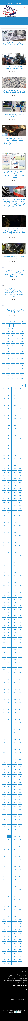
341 (20, 585)
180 (15, 452)
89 (13, 378)
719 (9, 903)
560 (15, 769)
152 (15, 428)
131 (9, 412)
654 (4, 849)
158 (4, 435)
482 (4, 706)
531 (9, 746)
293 (20, 545)
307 (9, 559)
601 (20, 803)
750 (4, 929)
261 (20, 519)
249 (20, 509)
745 (20, 923)
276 (15, 532)
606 (4, 809)
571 (9, 779)
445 (20, 672)
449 (20, 676)
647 (9, 843)
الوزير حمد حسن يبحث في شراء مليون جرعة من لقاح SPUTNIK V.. (14, 310)
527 (9, 742)
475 (9, 699)
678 (4, 869)
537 (20, 749)
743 (9, 923)
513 (20, 729)
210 (4, 478)
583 (9, 789)
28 (8, 338)
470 (4, 696)
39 (13, 345)
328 (15, 575)
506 (4, 726)
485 (20, 706)
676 (15, 866)
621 (20, 819)
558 (4, 769)
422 (4, 656)
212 (15, 478)
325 (20, 572)
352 (15, 595)
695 (9, 883)
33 (8, 342)
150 (4, 428)
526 (4, 742)
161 (20, 435)
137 (20, 415)
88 (8, 378)
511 (9, 729)
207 (9, 475)
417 (20, 649)
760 (15, 936)
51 (22, 352)
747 (9, 926)
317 (20, 565)
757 (20, 933)
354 (4, 599)
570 (4, 779)
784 (15, 956)
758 (4, 936)
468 (15, 692)
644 (15, 839)
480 (15, 702)
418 (4, 652)
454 (4, 682)
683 (9, 873)
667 (9, 859)
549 (20, 759)
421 (20, 652)
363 (9, 605)
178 (4, 452)
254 (4, 515)
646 (4, 843)
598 (4, 803)
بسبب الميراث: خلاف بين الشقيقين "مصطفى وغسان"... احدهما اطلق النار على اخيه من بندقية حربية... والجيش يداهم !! (14, 140)
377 (20, 616)
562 (4, 773)
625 (20, 823)
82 (3, 375)
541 (20, 752)
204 (15, 472)
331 (9, 579)
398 (4, 636)
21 (22, 332)
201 (20, 468)
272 (15, 529)
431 (9, 662)
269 (20, 525)
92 (3, 382)
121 (20, 402)
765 (20, 940)
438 (4, 669)
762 (4, 940)
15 (17, 328)
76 (22, 368)
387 (9, 626)
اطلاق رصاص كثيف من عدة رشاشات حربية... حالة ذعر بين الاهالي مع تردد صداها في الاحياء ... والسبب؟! (14, 231)
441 (20, 669)
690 (4, 879)
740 (15, 919)
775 (9, 950)
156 (15, 432)
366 (4, 609)
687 (9, 876)
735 (9, 916)
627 (9, 826)
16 (22, 328)
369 (20, 609)
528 (15, 742)
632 (15, 829)
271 (9, 529)
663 (9, 856)
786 (4, 960)
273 (20, 529)
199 (9, 468)
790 (4, 963)
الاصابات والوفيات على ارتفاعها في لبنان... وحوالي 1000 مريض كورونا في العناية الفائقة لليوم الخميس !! (14, 174)
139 (9, 418)
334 (4, 582)
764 (15, 940)
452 (15, 679)
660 (15, 853)
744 (15, 923)
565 (20, 773)
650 (4, 846)
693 (20, 879)
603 (9, 806)
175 (9, 448)
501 (20, 719)
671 (9, 863)
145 (20, 422)
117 (20, 398)
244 (15, 505)
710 (4, 896)
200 (15, 468)
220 (15, 485)
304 (15, 555)
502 (4, 722)
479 (9, 702)
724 (15, 906)
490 (4, 712)
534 (4, 749)
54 (13, 355)
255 (9, 515)
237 (20, 499)
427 (9, 659)
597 (20, 799)
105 (20, 388)
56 (22, 355)
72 (3, 368)
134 (4, 415)
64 (13, 362)
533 (20, 746)
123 (9, 405)
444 (15, 672)
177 (20, 448)
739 (9, 919)
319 (9, 569)
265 (20, 522)
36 (22, 342)
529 (20, 742)
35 (17, 342)
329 (20, 575)
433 (20, 662)
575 (9, 783)
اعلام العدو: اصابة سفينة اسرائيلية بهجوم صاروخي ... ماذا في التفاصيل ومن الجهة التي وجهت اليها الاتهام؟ (14, 273)
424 (15, 656)
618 (4, 819)
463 (9, 689)
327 (9, 575)
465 (20, 689)
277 (20, 532)
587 (9, 793)
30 (17, 338)
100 (18, 385)
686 (4, 876)
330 (4, 579)
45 (17, 348)
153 (20, 428)
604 (15, 806)
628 (15, 826)
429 (20, 659)
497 (20, 716)
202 (4, 472)
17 (3, 332)
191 (9, 462)
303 (9, 555)
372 (15, 612)
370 (4, 612)
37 (3, 345)
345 (20, 589)
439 (9, 669)
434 (4, 666)
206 (4, 475)
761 (20, 936)
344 (15, 589)
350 (4, 595)
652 (15, 846)
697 (20, 883)
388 (15, 626)
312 (15, 562)
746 (4, 926)
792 (15, 963)
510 (4, 729)
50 (17, 352)
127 (9, 408)
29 (13, 338)
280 (15, 535)
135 (9, 415)
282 (4, 539)
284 (15, 539)
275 (9, 532)
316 (15, 565)
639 (9, 836)
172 (15, 445)
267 (9, 525)
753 (20, 929)
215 (9, 482)
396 (15, 632)
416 (15, 649)
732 (15, 913)
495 (9, 716)
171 (9, 445)
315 (9, 565)
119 (9, 402)
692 (15, 879)
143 (9, 422)
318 (4, 569)
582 (4, 789)
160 (15, 435)
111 (9, 395)
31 (22, 338)
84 (13, 375)
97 (3, 385)
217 (20, 482)
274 (4, 532)
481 (20, 702)
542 (4, 756)
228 (15, 492)
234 (4, 499)
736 (15, 916)
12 (3, 328)
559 (9, 769)
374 (4, 616)
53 (8, 355)
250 (4, 512)
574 (4, 783)
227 (9, 492)
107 (9, 392)
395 (9, 632)
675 (9, 866)
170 (4, 445)
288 (15, 542)
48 (8, 352)
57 (3, 358)
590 (4, 796)
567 (9, 776)
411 (9, 646)
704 (15, 889)
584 (15, 789)
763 (9, 940)
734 (4, 916)
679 (9, 869)
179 (9, 452)
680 (15, 869)
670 (4, 863)
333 (20, 579)
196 (15, 465)
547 (9, 759)
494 (4, 716)
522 (4, 739)
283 (9, 539)
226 (4, 492)
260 (15, 519)
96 (22, 382)
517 (20, 732)
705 (20, 889)
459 (9, 686)
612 (15, 813)
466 (4, 692)
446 (4, 676)
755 (9, 933)
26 (22, 335)
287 (9, 542)
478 (4, 702)
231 (9, 495)
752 (15, 929)
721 (20, 903)
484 (15, 706)
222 (4, 489)
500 (15, 719)
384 (15, 622)
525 (20, 739)
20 (17, 332)
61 (22, 358)
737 (20, 916)
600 (15, 803)
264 (15, 522)
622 (4, 823)
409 (20, 642)
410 (4, 646)
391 (9, 629)
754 (4, 933)
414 (4, 649)
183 (9, 455)
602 (4, 806)
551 (9, 762)
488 (15, 709)
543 (9, 756)
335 (9, 582)
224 (15, 489)
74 (13, 368)
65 (17, 362)
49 (13, 352)
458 (4, 686)
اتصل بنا (10, 3)
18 (8, 332)
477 (20, 699)
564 (15, 773)
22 (3, 335)
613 (20, 813)
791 (9, 963)
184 (15, 455)
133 (20, 412)
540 (15, 752)
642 (4, 839)
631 (9, 829)
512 (15, 729)
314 (4, 565)
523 (9, 739)
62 (3, 362)
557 (20, 766)
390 (4, 629)
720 (15, 903)
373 (20, 612)
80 (17, 372)
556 (15, 766)
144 (15, 422)
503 (9, 722)
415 (9, 649)
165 (20, 438)
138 (4, 418)
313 (20, 562)
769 (20, 943)
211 (9, 478)
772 (15, 946)
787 (9, 960)
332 (15, 579)
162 (4, 438)
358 (4, 602)
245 (20, 505)
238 (4, 502)
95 (17, 382)
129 (20, 408)
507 (9, 726)
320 (15, 569)
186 (4, 458)
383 (9, 622)
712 (15, 896)
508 (15, 726)
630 (4, 829)
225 (20, 489)
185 (20, 455)
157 (20, 432)
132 (15, 412)
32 (3, 342)
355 (9, 599)
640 (15, 836)
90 (17, 378)
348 (15, 592)
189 (20, 458)
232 (15, 495)
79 (13, 372)
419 (9, 652)
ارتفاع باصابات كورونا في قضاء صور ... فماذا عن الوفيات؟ (14, 67)
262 (4, 522)
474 (4, 699)
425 (20, 656)
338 (4, 585)
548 (15, 759)
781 (20, 953)
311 (9, 562)
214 (4, 482)
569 (20, 776)
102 (4, 388)
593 (20, 796)
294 (4, 549)
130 (4, 412)
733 (20, 913)
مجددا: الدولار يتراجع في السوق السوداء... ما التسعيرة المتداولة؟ (14, 91)
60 (17, 358)
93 (8, 382)
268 (15, 525)
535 (9, 749)
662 (4, 856)
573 (20, 779)
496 (15, 716)
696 (15, 883)
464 (15, 689)
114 (4, 398)
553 (20, 762)
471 (9, 696)
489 (20, 709)
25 (17, 335)
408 (15, 642)
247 (9, 509)
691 (9, 879)
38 (8, 345)
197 (20, 465)
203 (9, 472)
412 (15, 646)
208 (15, 475)
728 (15, 909)
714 (4, 899)
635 (9, 833)
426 (4, 659)
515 (9, 732)
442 (4, 672)
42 (3, 348)
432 (15, 662)
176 (15, 448)
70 (17, 365)
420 (15, 652)
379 (9, 619)
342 (4, 589)
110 (4, 395)
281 (20, 535)
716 (15, 899)
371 (9, 612)
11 (24, 325)
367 (9, 609)
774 (4, 950)
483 (9, 706)
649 (20, 843)
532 (15, 746)
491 (9, 712)
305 (20, 555)
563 (9, 773)
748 (15, 926)
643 (9, 839)
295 (9, 549)
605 (20, 806)
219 (9, 485)
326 (4, 575)
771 (9, 946)
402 (4, 639)
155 (9, 432)
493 (20, 712)
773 (20, 946)
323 (9, 572)
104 (15, 388)
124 (15, 405)
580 (15, 786)
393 (20, 629)
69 (13, 365)
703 (9, 889)
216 (15, 482)
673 (20, 863)
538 (4, 752)
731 (9, 913)
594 (4, 799)
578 (4, 786)
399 (9, 636)
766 (4, 943)
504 (15, 722)
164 (15, 438)
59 (13, 358)
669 (20, 859)
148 (15, 425)
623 (9, 823)
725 (20, 906)
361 (20, 602)
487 (9, 709)
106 (4, 392)
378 (4, 619)
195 (9, 465)
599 (9, 803)
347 (9, 592)
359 (9, 602)
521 (20, 736)
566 (4, 776)
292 (15, 545)
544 (15, 756)
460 (15, 686)
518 (4, 736)
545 (20, 756)
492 (15, 712)
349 (20, 592)
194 (4, 465)
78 (8, 372)
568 (15, 776)
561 (20, 769)
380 (15, 619)
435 (9, 666)
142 (4, 422)
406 (4, 642)
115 (9, 398)
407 (9, 642)
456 (15, 682)
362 (4, 605)
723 (9, 906)
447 (9, 676)
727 (9, 909)
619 (9, 819)
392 (15, 629)
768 (15, 943)
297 (20, 549)
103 (9, 388)
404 (15, 639)
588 (15, 793)
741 (20, 919)
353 (20, 595)
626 (4, 826)
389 (20, 626)
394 (4, 632)
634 (4, 833)
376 (15, 616)
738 (4, 919)
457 (20, 682)
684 (15, 873)
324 (15, 572)
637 (20, 833)
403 (9, 639)
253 (20, 512)
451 (9, 679)
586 (4, 793)
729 (20, 909)
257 (20, 515)
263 (9, 522)
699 (9, 886)
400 (15, 636)
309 (20, 559)
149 (20, 425)
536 (15, 749)
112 (15, 395)
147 (9, 425)
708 (15, 893)
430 (4, 662)
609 (20, 809)
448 (15, 676)
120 (15, 402)
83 (8, 375)
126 (4, 408)
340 (15, 585)
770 (4, 946)
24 (13, 335)
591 (9, 796)
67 (3, 365)
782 (4, 956)
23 (8, 335)
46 (22, 348)
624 (15, 823)
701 (20, 886)
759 (9, 936)
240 (15, 502)
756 (15, 933)
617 (20, 816)
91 (22, 378)
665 (20, 856)
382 (4, 622)
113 (20, 395)
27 (3, 338)
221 (20, 485)
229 (20, 492)
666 (4, 859)
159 (9, 435)
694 (4, 883)
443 (9, 672)
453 (20, 679)
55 (17, 355)
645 (20, 839)
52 (3, 355)
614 (4, 816)
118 (4, 402)
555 (9, 766)
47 (3, 352)
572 (15, 779)
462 (4, 689)
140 (15, 418)
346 (4, 592)
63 (8, 362)
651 (9, 846)
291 (9, 545)
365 (20, 605)
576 (15, 783)
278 (4, 535)
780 (15, 953)
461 (20, 686)
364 (15, 605)
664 (15, 856)
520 (15, 736)
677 (20, 866)
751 (9, 929)
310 (4, 562)
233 (20, 495)
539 (9, 752)
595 (9, 799)
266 (4, 525)
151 (9, 428)
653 (20, 846)
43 (8, 348)
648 (15, 843)
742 (4, 923)
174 (4, 448)
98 (8, 385)
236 (15, 499)
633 (20, 829)
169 (20, 442)
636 (15, 833)
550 (4, 762)
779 (9, 953)
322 (4, 572)
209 (20, 475)
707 (9, 893)
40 (17, 345)
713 (20, 896)
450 (4, 679)
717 (20, 899)
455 (9, 682)
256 (15, 515)
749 (20, 926)
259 (9, 519)
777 (20, 950)
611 (9, 813)
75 (17, 368)
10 (19, 325)
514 (4, 732)
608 (15, 809)
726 (4, 909)
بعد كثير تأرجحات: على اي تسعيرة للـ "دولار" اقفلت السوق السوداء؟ (14, 43)
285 (20, 539)
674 (4, 866)
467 (9, 692)
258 (4, 519)
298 (4, 552)
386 (4, 626)
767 (9, 943)
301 (20, 552)
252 (15, 512)
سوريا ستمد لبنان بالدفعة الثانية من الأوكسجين (14, 115)
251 (9, 512)
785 (20, 956)
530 (4, 746)
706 (4, 893)
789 (20, 960)
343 (9, 589)
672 (15, 863)
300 (15, 552)
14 (13, 328)
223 (9, 489)
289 (20, 542)
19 (13, 332)
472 (15, 696)
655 (9, 849)
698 (4, 886)
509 (20, 726)
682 (4, 873)
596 (15, 799)
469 (20, 692)
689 (20, 876)
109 (20, 392)
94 (13, 382)
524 (15, 739)
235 (9, 499)
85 (17, 375)
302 (4, 555)
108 (15, 392)
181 (20, 452)
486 (4, 709)
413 (20, 646)
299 (9, 552)
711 (9, 896)
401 (20, 636)
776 (15, 950)
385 (20, 622)
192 (15, 462)
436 (15, 666)
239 (9, 502)
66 (22, 362)
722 (4, 906)
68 (8, 365)
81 (22, 372)
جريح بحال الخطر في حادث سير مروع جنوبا (14, 257)
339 (9, 585)
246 (4, 509)
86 (22, 375)
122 (4, 405)
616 (15, 816)
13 (8, 328)
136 (15, 415)
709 (20, 893)
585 (20, 789)
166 (4, 442)
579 (9, 786)
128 (15, 408)
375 (9, 616)
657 (20, 849)
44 (13, 348)
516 (15, 732)
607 (9, 809)
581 (20, 786)
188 (15, 458)
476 (15, 699)
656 (15, 849)
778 (4, 953)
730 (4, 913)
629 (20, 826)
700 (15, 886)
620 (15, 819)
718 (4, 903)
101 (23, 385)
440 (15, 669)
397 (20, 632)
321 (20, 569)
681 (20, 869)
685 (20, 873)
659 (9, 853)
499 (9, 719)
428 (15, 659)
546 (4, 759)
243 (9, 505)
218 (4, 485)
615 (9, 816)
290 (4, 545)
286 (4, 542)
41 (22, 345)
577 (20, 783)
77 (3, 372)
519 (9, 736)
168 (15, 442)
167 (9, 442)
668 (15, 859)
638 (4, 836)
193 (20, 462)
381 (20, 619)
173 (20, 445)
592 (15, 796)
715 (9, 899)
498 (4, 719)
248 (15, 509)
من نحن (15, 3)
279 (9, 535)
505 (20, 722)
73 (8, 368)
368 (15, 609)
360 (15, 602)
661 (20, 853)
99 (13, 385)
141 (20, 418)
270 (4, 529)
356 (15, 599)
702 (4, 889)
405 (20, 639)
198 (4, 468)
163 (9, 438)
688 (15, 876)
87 (3, 378)
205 (20, 472)
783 (9, 956)
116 (15, 398)
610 (4, 813)
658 (4, 853)
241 (20, 502)
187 (9, 458)
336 (15, 582)
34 (13, 342)
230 (4, 495)
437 (20, 666)
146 (4, 425)
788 (15, 960)
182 (4, 455)
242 (4, 505)
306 (4, 559)
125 (20, 405)
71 (22, 365)
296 (15, 549)
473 (20, 696)
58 (8, 358)
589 (20, 793)
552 (15, 762)
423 (9, 656)
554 (4, 766)
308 (15, 559)
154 (4, 432)
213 (20, 478)
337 (20, 582)
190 (4, 462)
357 (20, 599)
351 (9, 595)
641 (20, 836)
